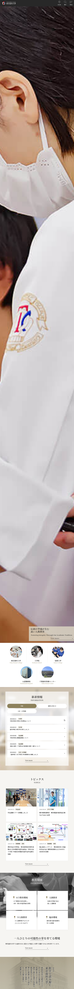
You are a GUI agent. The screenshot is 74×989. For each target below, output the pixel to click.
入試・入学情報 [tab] (22, 711)
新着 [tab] (22, 706)
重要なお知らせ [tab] (52, 706)
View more (29, 760)
